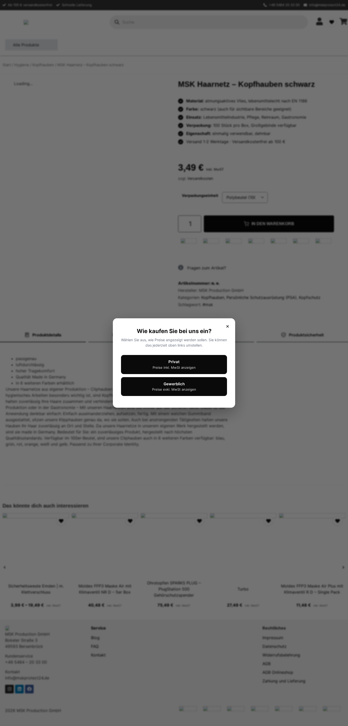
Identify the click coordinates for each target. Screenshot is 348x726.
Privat (174, 364)
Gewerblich (174, 386)
